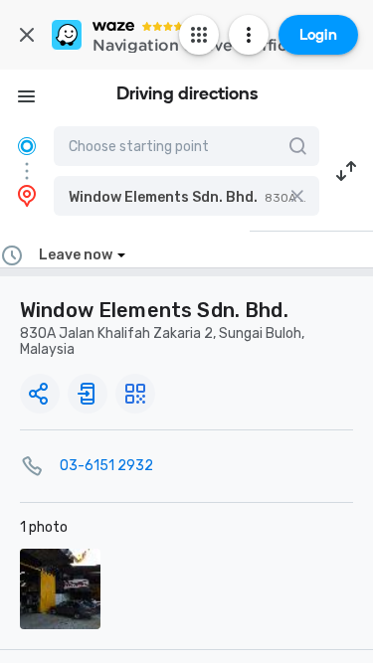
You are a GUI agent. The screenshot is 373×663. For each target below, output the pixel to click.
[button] (186, 196)
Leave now (75, 255)
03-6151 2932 (106, 465)
